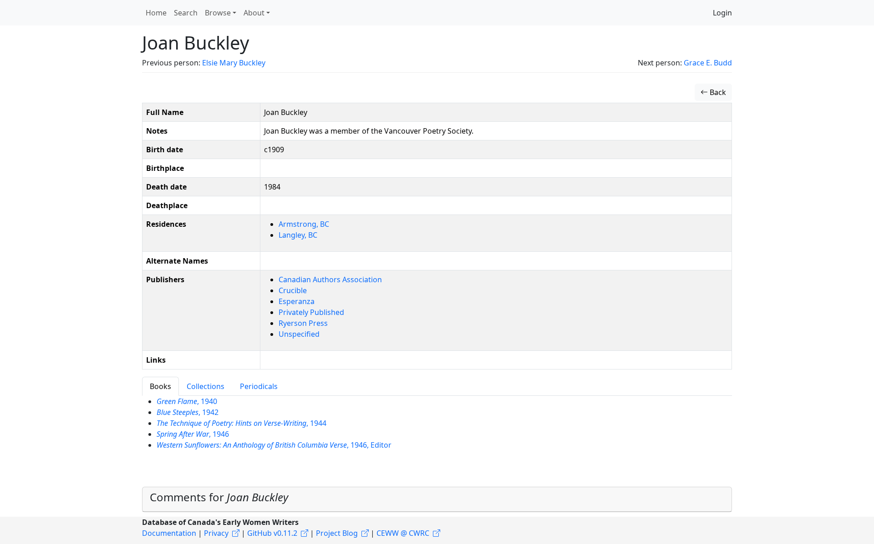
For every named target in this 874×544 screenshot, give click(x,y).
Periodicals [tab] (259, 386)
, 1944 (241, 423)
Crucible (293, 290)
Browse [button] (218, 13)
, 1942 (187, 412)
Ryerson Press (303, 323)
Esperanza (297, 301)
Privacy (216, 533)
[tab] (437, 499)
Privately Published (311, 312)
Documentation (169, 533)
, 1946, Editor (274, 445)
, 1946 (193, 434)
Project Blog (337, 533)
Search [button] (186, 13)
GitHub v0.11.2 (272, 533)
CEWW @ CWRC (402, 533)
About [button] (254, 13)
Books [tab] (160, 386)
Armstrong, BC (304, 224)
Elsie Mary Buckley (233, 63)
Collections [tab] (205, 386)
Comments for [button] (219, 496)
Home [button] (156, 13)
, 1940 (187, 401)
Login (722, 13)
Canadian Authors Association (330, 279)
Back (717, 92)
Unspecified (299, 334)
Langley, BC (298, 235)
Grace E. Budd (708, 63)
